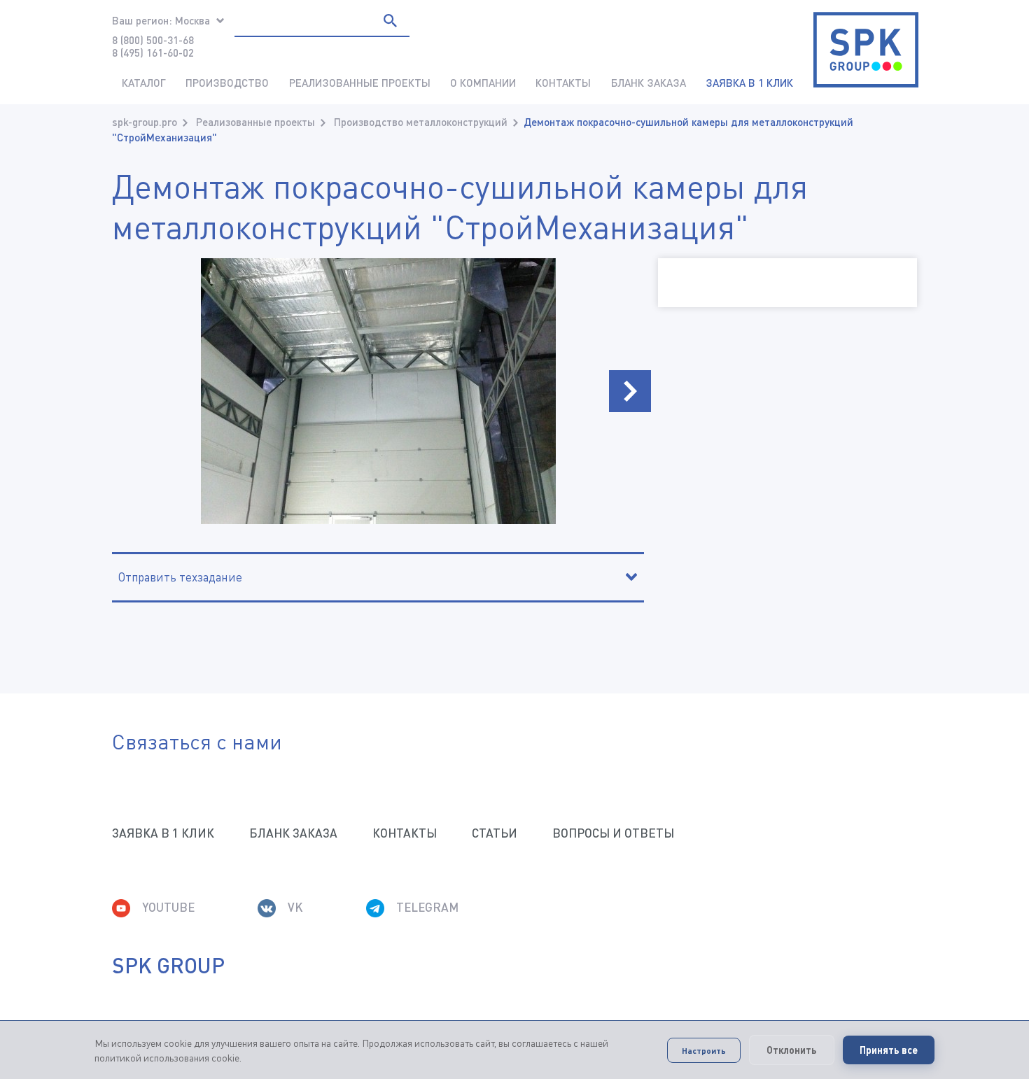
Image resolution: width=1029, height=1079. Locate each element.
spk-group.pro (144, 121)
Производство (227, 82)
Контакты (563, 82)
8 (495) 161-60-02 (153, 52)
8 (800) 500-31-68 (153, 40)
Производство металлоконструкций (420, 121)
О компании (483, 82)
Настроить (704, 1050)
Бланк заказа (648, 82)
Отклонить (791, 1050)
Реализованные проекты (359, 82)
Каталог (144, 82)
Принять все (889, 1050)
